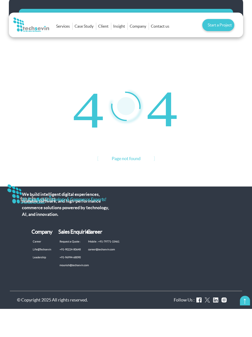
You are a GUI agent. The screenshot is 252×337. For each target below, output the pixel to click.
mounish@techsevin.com (74, 265)
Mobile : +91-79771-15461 (103, 241)
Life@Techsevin (42, 249)
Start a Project (220, 25)
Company (138, 26)
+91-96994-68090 (70, 257)
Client (103, 26)
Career (37, 241)
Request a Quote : (70, 241)
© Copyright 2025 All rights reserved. (52, 299)
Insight (119, 26)
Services (63, 26)
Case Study (84, 26)
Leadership (39, 257)
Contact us (160, 26)
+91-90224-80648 (70, 249)
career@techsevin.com (101, 249)
